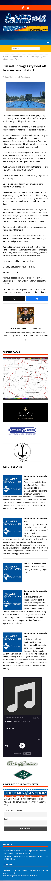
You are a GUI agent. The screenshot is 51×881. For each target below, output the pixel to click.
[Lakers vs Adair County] (12, 581)
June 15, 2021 (11, 77)
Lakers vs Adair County (35, 563)
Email (6, 819)
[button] (47, 42)
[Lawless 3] (22, 440)
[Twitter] (28, 7)
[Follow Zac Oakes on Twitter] (25, 340)
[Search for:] (26, 48)
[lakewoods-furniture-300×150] (22, 461)
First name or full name (13, 810)
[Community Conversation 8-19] (12, 608)
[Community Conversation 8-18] (12, 650)
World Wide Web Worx (29, 876)
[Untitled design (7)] (22, 779)
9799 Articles (35, 328)
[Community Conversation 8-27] (12, 493)
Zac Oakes (25, 77)
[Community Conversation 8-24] (12, 535)
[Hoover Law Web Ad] (25, 421)
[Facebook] (23, 7)
